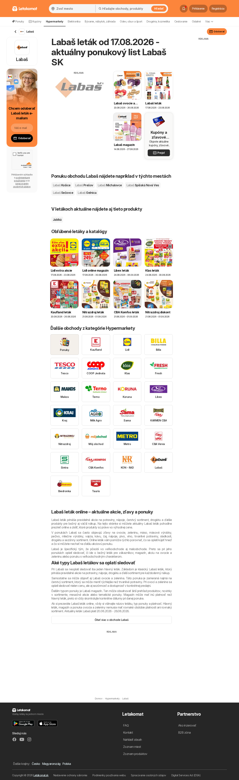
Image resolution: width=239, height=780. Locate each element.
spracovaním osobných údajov (21, 185)
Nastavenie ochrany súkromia (70, 775)
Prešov (84, 185)
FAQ (126, 725)
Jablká (57, 219)
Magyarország (51, 764)
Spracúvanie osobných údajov (148, 775)
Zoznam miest (132, 747)
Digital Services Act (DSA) (186, 775)
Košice (62, 185)
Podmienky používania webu (109, 775)
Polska (66, 764)
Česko (36, 764)
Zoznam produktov (135, 754)
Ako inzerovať (187, 725)
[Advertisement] (79, 101)
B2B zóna (184, 732)
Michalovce (110, 185)
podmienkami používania (22, 179)
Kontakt (128, 732)
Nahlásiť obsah (132, 739)
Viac (207, 21)
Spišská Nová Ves (142, 185)
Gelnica (87, 193)
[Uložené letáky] (184, 9)
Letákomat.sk (40, 775)
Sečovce (63, 193)
